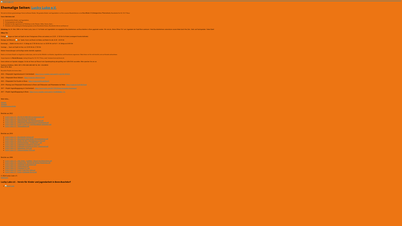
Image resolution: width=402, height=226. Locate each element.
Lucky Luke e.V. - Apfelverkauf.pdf (17, 166)
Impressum (4, 177)
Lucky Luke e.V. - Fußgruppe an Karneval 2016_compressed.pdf (26, 146)
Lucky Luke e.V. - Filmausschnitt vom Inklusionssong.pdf (24, 121)
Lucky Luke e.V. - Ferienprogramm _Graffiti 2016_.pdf (23, 143)
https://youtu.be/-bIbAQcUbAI (34, 77)
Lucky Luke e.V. (44, 7)
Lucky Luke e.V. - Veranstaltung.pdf (17, 126)
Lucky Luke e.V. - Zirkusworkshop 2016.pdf (20, 150)
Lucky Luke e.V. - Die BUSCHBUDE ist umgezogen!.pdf (24, 117)
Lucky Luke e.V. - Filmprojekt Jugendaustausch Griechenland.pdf (27, 122)
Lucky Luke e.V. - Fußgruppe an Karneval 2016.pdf (22, 144)
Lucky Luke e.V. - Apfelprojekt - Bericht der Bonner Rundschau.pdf (27, 163)
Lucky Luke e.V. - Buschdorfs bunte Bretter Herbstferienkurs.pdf (26, 139)
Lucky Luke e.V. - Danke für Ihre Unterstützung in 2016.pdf (25, 141)
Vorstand (4, 104)
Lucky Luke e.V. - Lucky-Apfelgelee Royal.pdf (21, 172)
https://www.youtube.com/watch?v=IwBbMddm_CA (47, 92)
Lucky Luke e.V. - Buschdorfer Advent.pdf (19, 137)
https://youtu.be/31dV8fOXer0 (76, 85)
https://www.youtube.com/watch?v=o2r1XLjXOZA (52, 74)
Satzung (3, 102)
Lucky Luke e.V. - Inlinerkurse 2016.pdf (18, 148)
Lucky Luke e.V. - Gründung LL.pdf (17, 168)
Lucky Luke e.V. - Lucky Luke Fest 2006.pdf (20, 170)
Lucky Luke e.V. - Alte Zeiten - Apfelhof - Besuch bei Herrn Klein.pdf (28, 161)
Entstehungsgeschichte (8, 106)
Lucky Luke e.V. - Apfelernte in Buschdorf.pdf (20, 165)
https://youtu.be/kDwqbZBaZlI (39, 81)
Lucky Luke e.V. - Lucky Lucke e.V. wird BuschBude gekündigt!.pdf (28, 124)
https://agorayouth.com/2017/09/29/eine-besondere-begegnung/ (56, 88)
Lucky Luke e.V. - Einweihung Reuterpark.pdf (20, 119)
